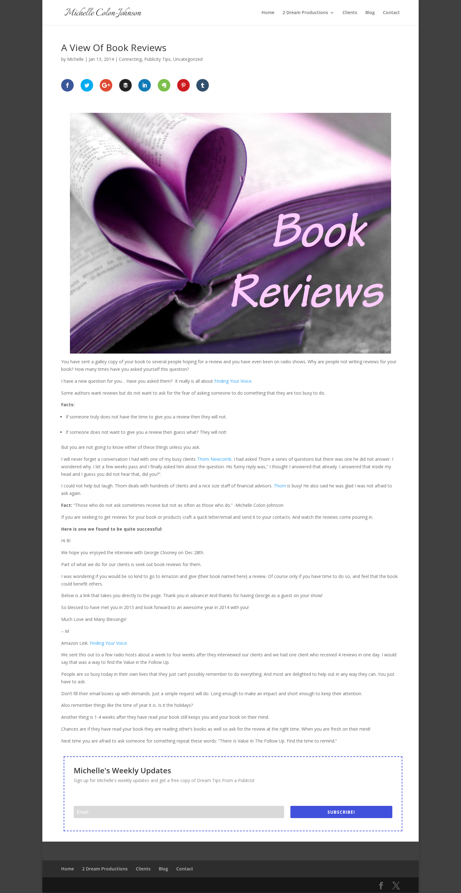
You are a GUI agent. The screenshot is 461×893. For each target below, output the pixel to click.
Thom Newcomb (214, 459)
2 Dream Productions (305, 12)
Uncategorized (188, 59)
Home (268, 12)
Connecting (130, 59)
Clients (349, 12)
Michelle (75, 59)
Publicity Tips (157, 59)
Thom (280, 486)
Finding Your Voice (233, 381)
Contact (391, 12)
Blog (370, 12)
